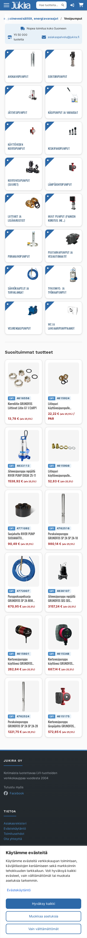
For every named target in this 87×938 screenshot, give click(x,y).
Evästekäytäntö (19, 890)
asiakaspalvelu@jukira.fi (63, 37)
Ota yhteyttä (13, 839)
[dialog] (43, 892)
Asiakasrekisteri (15, 823)
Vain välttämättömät (43, 929)
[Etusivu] (22, 5)
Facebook (17, 793)
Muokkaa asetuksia (43, 916)
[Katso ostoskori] (81, 5)
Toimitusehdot (14, 833)
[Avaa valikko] (6, 5)
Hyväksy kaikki (43, 904)
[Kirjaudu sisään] (72, 5)
